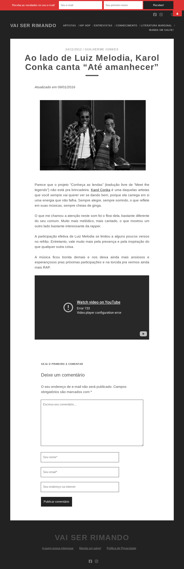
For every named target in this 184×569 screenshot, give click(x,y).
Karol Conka (100, 190)
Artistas (69, 25)
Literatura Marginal (156, 25)
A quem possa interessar (57, 548)
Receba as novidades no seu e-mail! (33, 5)
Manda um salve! (161, 30)
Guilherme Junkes (102, 49)
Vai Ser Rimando (33, 25)
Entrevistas (103, 25)
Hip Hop (85, 25)
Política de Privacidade (121, 548)
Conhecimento (126, 25)
